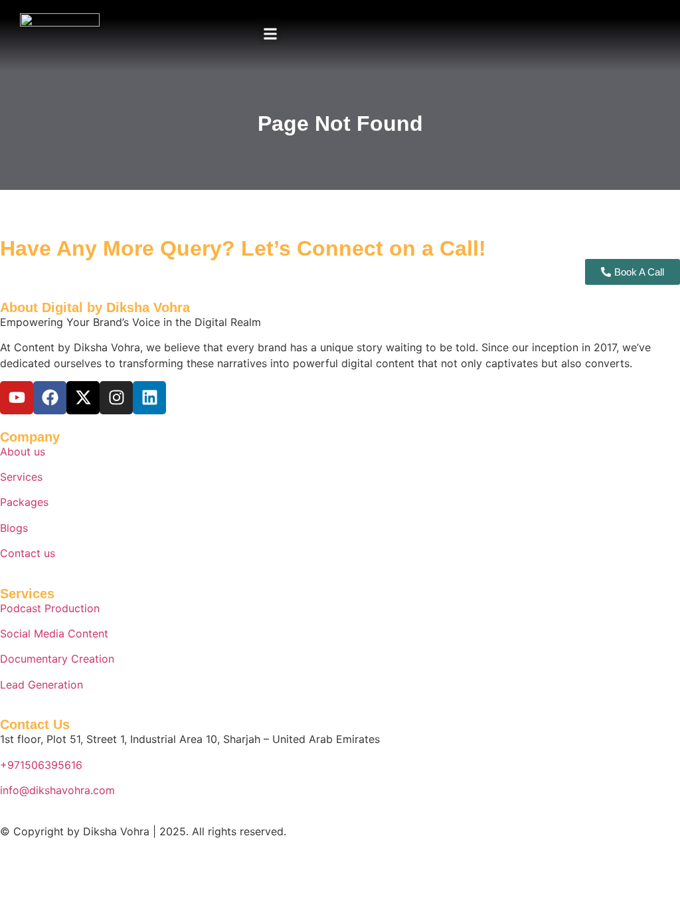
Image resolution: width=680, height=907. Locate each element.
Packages (24, 502)
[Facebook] (49, 397)
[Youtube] (16, 397)
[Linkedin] (149, 397)
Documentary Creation (57, 658)
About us (22, 451)
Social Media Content (54, 633)
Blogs (14, 528)
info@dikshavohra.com (57, 790)
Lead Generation (41, 684)
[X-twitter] (83, 397)
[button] (270, 33)
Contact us (27, 553)
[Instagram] (116, 397)
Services (21, 476)
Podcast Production (50, 608)
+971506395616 (41, 765)
